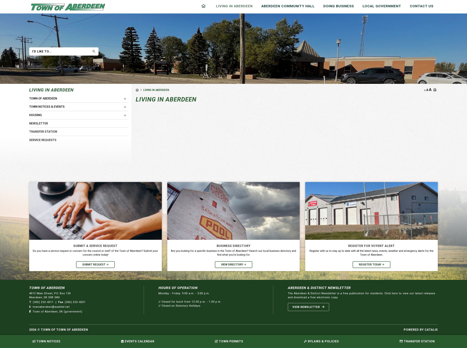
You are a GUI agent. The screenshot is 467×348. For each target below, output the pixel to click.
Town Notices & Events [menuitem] (47, 106)
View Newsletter (306, 307)
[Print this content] (435, 90)
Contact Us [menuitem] (421, 6)
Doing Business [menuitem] (338, 6)
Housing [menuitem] (35, 115)
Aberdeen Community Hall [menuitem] (288, 6)
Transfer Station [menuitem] (43, 131)
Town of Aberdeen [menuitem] (43, 98)
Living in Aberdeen (156, 90)
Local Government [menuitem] (382, 6)
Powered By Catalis (421, 329)
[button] (125, 99)
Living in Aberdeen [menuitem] (234, 6)
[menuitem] (204, 6)
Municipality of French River (68, 7)
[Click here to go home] (139, 90)
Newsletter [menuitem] (38, 123)
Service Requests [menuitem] (42, 140)
